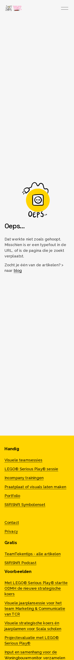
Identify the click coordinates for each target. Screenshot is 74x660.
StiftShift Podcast (20, 563)
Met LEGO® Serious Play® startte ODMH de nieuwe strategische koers (36, 588)
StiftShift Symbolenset (25, 504)
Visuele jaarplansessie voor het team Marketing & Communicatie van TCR (35, 608)
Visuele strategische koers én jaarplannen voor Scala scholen (33, 626)
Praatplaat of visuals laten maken (35, 487)
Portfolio (12, 496)
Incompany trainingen (24, 478)
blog (18, 270)
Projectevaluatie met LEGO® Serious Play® (32, 640)
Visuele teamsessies (23, 460)
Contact (12, 522)
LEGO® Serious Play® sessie (31, 469)
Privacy (11, 531)
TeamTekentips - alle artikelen (33, 554)
